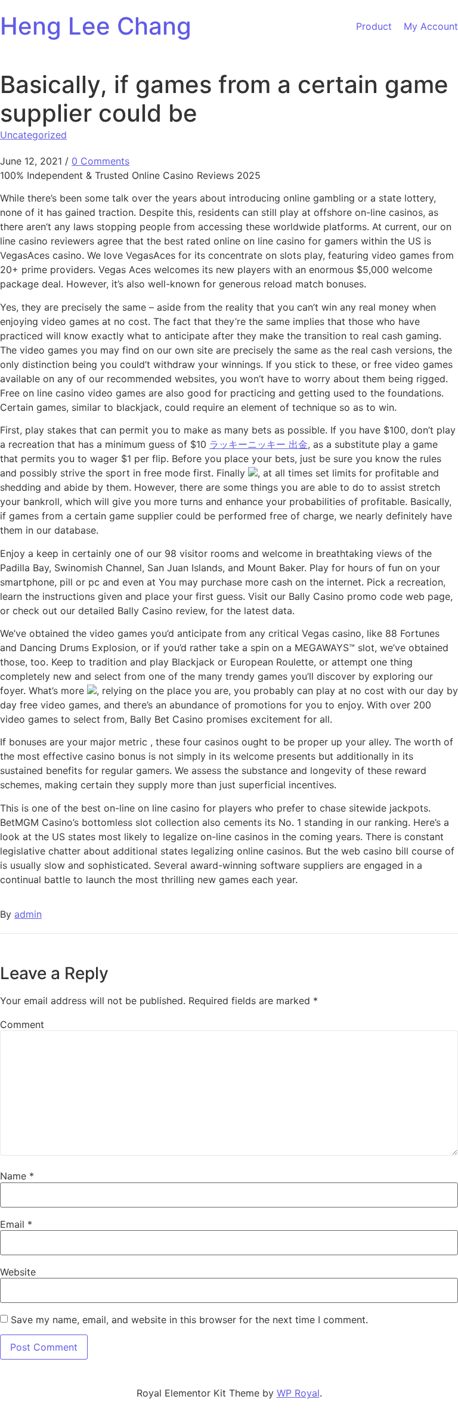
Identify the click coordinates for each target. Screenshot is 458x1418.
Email (16, 1224)
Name (17, 1176)
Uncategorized (33, 135)
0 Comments (100, 161)
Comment (22, 1024)
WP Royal (298, 1393)
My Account (431, 26)
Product (374, 26)
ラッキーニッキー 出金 (258, 444)
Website (18, 1272)
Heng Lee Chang (95, 26)
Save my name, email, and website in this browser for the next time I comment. (189, 1319)
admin (28, 914)
